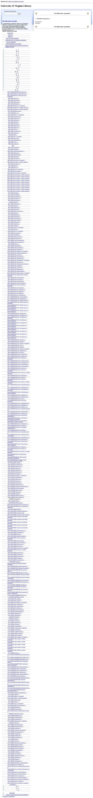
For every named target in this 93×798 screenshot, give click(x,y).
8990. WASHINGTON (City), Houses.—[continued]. (18, 343)
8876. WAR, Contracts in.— (14, 120)
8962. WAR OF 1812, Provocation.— (16, 279)
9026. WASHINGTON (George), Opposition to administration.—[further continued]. (17, 421)
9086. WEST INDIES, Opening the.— (16, 552)
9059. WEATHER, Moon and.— (15, 491)
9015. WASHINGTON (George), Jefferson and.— (18, 396)
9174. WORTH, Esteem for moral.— (15, 744)
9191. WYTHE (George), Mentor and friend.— (18, 777)
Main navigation (20, 1)
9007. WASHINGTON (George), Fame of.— (17, 377)
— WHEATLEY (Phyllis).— (14, 616)
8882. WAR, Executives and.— (14, 131)
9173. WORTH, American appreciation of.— (17, 742)
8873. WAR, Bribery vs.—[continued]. (16, 114)
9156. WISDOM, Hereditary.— (14, 707)
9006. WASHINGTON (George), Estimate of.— (18, 375)
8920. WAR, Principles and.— (14, 200)
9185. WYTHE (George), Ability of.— (16, 764)
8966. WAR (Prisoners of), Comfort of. (16, 287)
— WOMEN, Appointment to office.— (16, 713)
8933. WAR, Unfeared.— (13, 225)
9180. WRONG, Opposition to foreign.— (16, 755)
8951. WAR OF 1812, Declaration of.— (16, 258)
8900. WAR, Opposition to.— (14, 163)
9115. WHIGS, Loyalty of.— (14, 620)
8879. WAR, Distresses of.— (14, 125)
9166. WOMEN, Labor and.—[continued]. (17, 730)
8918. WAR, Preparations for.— (14, 196)
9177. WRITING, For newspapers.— (15, 750)
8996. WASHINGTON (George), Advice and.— (18, 354)
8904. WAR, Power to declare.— (15, 171)
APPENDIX (12, 793)
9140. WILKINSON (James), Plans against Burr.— (18, 674)
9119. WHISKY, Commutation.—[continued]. (17, 627)
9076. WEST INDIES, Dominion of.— (16, 532)
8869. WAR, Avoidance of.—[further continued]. (18, 107)
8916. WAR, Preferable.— (13, 192)
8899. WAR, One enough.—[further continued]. (18, 162)
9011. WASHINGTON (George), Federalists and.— (18, 387)
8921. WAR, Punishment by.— (14, 203)
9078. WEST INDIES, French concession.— (17, 536)
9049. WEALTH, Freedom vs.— (15, 473)
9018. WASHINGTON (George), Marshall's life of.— (18, 403)
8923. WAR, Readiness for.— (14, 207)
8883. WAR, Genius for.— (13, 132)
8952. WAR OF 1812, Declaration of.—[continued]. (18, 260)
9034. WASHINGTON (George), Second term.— (18, 439)
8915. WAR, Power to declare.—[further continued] (18, 191)
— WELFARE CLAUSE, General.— (15, 502)
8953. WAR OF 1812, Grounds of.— (15, 262)
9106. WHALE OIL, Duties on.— (15, 600)
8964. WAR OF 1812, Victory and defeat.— (17, 283)
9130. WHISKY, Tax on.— (14, 652)
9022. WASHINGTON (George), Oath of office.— (18, 411)
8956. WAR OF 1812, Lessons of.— (15, 267)
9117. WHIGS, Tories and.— (14, 624)
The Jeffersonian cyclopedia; (9, 21)
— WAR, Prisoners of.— (13, 202)
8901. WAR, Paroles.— (13, 165)
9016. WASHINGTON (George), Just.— (16, 398)
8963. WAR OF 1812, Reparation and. (16, 281)
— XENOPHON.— (13, 784)
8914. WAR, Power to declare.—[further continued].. (18, 189)
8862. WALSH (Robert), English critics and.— (17, 93)
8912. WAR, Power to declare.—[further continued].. (18, 185)
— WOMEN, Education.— (13, 722)
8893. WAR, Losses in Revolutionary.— (16, 151)
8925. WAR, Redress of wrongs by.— (16, 211)
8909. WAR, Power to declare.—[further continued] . (18, 180)
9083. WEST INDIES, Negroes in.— (15, 546)
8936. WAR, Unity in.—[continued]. (15, 231)
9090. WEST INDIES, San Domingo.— (16, 559)
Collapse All (5, 796)
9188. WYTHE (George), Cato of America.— (17, 772)
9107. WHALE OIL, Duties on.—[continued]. (17, 602)
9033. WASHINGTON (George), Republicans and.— (18, 437)
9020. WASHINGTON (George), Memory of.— (18, 406)
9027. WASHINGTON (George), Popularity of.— (18, 423)
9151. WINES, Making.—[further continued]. (17, 698)
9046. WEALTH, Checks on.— (14, 468)
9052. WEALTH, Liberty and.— (15, 479)
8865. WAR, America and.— (14, 100)
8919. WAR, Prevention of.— (14, 198)
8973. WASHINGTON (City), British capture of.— (18, 300)
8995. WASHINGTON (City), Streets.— (16, 352)
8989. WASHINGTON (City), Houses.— (16, 341)
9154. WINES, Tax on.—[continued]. (16, 703)
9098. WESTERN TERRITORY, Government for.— (18, 580)
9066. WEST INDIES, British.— (15, 509)
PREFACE (10, 36)
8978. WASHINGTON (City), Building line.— (17, 313)
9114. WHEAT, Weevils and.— (14, 615)
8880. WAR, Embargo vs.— (14, 127)
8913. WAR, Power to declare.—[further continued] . (18, 187)
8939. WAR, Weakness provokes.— (15, 236)
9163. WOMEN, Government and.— (15, 724)
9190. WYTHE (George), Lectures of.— (16, 775)
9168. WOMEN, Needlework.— (14, 733)
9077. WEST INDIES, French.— (15, 534)
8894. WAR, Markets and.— (14, 152)
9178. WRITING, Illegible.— (14, 751)
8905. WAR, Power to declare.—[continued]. (17, 172)
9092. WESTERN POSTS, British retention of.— (18, 566)
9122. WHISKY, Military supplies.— (15, 633)
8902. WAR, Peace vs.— (13, 167)
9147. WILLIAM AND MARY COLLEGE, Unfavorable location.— (16, 690)
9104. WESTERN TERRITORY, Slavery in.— (17, 595)
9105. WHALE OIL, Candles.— (14, 598)
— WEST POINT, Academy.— (14, 561)
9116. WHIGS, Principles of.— (14, 622)
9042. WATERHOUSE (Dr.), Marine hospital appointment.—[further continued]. (16, 460)
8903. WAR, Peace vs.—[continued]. (15, 169)
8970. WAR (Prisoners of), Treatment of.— (17, 294)
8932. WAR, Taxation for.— (14, 223)
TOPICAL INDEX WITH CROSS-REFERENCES (17, 795)
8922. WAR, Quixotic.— (13, 205)
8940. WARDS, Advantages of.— (15, 238)
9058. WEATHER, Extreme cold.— (15, 490)
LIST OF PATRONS (11, 42)
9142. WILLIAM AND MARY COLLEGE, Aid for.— (18, 677)
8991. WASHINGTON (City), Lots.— (16, 345)
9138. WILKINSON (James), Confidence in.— (17, 670)
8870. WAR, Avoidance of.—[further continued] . (18, 109)
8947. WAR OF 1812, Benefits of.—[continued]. (18, 251)
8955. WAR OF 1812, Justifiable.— (15, 265)
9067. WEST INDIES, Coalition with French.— (18, 511)
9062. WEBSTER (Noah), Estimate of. (16, 497)
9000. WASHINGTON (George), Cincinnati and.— (18, 362)
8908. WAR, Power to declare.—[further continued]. (18, 178)
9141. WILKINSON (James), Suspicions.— (17, 675)
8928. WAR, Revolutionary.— (14, 216)
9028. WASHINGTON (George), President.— (17, 425)
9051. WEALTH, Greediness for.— (15, 477)
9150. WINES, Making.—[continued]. (16, 696)
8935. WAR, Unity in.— (13, 229)
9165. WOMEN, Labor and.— (14, 728)
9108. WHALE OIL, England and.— (15, 604)
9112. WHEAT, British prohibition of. (16, 611)
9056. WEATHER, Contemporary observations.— (18, 486)
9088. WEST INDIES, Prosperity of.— (16, 556)
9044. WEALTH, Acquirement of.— (15, 464)
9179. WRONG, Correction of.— (15, 753)
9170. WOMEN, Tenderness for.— (15, 737)
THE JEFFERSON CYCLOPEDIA (13, 44)
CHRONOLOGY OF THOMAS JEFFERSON (15, 40)
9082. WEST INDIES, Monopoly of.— (16, 544)
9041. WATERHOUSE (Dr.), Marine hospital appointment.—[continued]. (16, 457)
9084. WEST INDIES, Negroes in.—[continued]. (18, 547)
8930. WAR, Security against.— (14, 220)
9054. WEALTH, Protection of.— (15, 482)
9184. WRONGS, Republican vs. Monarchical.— (18, 762)
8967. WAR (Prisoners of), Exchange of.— (17, 289)
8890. (13, 145)
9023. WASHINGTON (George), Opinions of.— (18, 413)
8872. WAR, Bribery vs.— (13, 112)
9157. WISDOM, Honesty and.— (15, 709)
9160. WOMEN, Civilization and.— (15, 717)
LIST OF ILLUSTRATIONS (12, 38)
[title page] (10, 34)
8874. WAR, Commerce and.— (14, 116)
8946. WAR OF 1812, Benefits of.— (15, 249)
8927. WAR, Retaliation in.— (14, 214)
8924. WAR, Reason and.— (14, 209)
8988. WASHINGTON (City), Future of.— (17, 339)
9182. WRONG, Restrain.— (14, 759)
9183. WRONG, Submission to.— (15, 760)
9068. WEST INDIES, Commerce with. (16, 512)
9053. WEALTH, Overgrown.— (14, 480)
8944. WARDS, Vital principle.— (15, 245)
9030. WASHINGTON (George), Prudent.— (17, 430)
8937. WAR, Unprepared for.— (14, 232)
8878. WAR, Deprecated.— (14, 123)
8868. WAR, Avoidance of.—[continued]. (16, 105)
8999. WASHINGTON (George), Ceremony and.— (18, 360)
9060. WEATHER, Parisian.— (14, 493)
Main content (12, 1)
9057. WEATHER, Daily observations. (16, 488)
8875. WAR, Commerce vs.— (14, 118)
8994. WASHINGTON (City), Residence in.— (17, 350)
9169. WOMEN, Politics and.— (14, 735)
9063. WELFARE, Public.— (14, 500)
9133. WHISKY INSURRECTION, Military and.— (18, 659)
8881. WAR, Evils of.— (13, 129)
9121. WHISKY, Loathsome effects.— (16, 631)
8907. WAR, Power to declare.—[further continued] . (18, 176)
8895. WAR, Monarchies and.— (14, 154)
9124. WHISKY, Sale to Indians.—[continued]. (17, 636)
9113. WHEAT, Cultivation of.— (15, 613)
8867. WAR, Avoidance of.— (14, 103)
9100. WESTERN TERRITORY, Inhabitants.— (17, 584)
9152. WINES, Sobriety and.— (14, 699)
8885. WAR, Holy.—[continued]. (15, 136)
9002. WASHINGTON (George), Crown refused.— (18, 366)
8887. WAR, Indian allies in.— (14, 140)
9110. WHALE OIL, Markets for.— (15, 607)
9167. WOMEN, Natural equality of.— (16, 731)
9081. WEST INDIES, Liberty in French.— (17, 542)
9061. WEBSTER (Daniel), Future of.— (16, 495)
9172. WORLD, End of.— (13, 740)
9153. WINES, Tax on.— (13, 701)
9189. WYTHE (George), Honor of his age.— (17, 773)
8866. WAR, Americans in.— (14, 101)
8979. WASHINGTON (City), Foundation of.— (18, 315)
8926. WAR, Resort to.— (13, 212)
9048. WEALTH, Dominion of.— (15, 471)
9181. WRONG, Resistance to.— (15, 757)
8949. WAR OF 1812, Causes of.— (15, 254)
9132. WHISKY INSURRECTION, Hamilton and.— (18, 657)
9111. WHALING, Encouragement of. (16, 609)
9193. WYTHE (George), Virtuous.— (16, 781)
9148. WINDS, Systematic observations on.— (17, 692)
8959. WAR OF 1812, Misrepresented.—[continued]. (18, 272)
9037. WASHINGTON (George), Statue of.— (17, 446)
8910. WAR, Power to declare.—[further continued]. (18, 182)
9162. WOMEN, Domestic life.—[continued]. (17, 720)
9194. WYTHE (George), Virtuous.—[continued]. (18, 782)
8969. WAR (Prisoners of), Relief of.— (16, 293)
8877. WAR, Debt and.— (13, 121)
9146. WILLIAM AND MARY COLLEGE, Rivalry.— (18, 688)
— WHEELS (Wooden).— (13, 618)
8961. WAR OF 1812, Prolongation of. (16, 277)
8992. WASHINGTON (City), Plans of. (16, 346)
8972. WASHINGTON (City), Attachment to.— (17, 298)
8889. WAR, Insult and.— (13, 143)
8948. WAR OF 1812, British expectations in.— (18, 252)
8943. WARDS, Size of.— (13, 243)
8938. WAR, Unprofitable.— (14, 234)
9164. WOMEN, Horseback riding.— (16, 726)
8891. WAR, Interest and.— (14, 147)
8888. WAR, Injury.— (13, 142)
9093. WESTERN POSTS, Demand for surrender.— (18, 568)
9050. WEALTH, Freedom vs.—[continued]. (17, 475)
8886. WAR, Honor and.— (13, 138)
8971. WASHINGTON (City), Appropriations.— (18, 296)
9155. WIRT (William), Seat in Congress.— (17, 705)
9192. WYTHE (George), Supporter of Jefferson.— (18, 779)
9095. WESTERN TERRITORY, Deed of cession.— (18, 572)
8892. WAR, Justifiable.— (13, 149)
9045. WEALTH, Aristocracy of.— (15, 466)
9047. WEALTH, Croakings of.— (15, 470)
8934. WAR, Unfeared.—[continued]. (16, 227)
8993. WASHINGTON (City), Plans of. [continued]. (18, 348)
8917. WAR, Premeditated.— (14, 194)
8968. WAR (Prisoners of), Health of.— (16, 291)
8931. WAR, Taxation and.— (14, 222)
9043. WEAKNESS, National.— (14, 462)
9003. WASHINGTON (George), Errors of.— (17, 367)
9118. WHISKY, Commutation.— (15, 626)
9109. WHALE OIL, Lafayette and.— (16, 606)
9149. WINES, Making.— (13, 694)
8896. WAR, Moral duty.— (14, 156)
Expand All (11, 796)
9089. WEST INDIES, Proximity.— (15, 558)
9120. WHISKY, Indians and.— (14, 629)
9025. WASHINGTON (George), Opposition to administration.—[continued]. (17, 418)
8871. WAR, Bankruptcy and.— (14, 111)
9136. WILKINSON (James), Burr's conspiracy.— (18, 666)
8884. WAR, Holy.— (13, 134)
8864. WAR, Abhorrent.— (13, 98)
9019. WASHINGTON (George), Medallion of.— (18, 405)
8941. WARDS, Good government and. (16, 240)
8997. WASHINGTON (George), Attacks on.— (17, 356)
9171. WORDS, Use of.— (13, 739)
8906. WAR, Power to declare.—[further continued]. (18, 174)
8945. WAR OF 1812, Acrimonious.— (16, 247)
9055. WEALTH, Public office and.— (16, 484)
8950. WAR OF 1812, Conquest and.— (16, 256)
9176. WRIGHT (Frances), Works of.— (16, 748)
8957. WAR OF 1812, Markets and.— (16, 269)
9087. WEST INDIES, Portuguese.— (15, 554)
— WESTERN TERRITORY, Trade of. (16, 596)
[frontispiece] (10, 33)
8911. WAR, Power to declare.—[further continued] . (18, 183)
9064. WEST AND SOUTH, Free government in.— (18, 504)
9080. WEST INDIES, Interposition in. (16, 540)
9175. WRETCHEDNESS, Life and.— (16, 746)
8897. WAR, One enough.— (14, 158)
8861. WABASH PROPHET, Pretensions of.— (17, 91)
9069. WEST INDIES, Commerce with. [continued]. (18, 514)
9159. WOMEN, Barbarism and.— (15, 715)
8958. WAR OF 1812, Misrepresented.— (16, 271)
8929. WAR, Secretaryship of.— (14, 218)
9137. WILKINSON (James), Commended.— (17, 668)
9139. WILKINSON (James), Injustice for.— (17, 672)
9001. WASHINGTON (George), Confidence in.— (18, 364)
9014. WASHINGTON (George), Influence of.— (18, 394)
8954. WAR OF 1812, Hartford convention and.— (18, 263)
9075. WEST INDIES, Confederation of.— (17, 530)
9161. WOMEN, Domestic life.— (15, 719)
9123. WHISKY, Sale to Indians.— (15, 635)
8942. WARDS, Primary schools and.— (16, 242)
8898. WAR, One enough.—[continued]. (16, 160)
